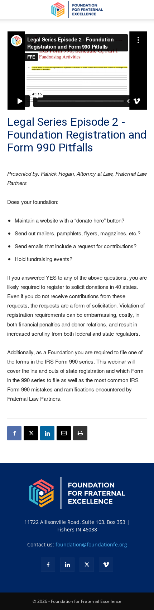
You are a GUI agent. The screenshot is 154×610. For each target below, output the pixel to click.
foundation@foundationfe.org (91, 544)
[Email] (64, 433)
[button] (12, 9)
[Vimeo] (106, 565)
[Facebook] (14, 433)
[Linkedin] (47, 433)
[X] (31, 433)
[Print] (80, 433)
